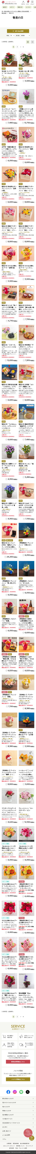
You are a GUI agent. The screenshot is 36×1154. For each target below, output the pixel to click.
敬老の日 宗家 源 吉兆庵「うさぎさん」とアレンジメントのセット (9, 386)
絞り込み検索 (19, 31)
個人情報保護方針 (24, 1143)
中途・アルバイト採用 (21, 1148)
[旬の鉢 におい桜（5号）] (26, 59)
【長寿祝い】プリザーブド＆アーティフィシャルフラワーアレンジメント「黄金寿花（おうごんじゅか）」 (26, 698)
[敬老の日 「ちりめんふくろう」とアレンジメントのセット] (9, 412)
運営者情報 (16, 1143)
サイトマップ (29, 1146)
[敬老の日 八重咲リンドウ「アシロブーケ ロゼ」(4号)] (9, 451)
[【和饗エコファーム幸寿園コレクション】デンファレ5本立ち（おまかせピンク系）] (26, 96)
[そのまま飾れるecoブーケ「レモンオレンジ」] (9, 872)
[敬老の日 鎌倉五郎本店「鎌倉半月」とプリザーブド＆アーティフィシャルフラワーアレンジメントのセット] (26, 412)
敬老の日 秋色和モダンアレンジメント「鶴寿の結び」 (26, 149)
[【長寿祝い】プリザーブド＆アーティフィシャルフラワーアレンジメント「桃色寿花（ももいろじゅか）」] (9, 720)
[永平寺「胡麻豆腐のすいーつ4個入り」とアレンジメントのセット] (9, 134)
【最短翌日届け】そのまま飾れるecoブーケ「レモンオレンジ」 (26, 886)
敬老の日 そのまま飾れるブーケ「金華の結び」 (9, 268)
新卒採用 (11, 1148)
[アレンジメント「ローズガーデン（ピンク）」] (26, 796)
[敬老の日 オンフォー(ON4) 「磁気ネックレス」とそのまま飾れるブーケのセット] (9, 530)
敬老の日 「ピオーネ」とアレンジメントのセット (9, 347)
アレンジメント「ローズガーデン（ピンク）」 (26, 810)
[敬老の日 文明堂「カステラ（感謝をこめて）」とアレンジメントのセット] (26, 372)
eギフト (12, 7)
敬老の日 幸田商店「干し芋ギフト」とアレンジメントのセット (26, 347)
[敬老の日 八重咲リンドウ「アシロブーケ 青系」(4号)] (9, 491)
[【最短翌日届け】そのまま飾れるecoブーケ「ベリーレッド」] (26, 908)
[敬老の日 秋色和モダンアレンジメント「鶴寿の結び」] (26, 134)
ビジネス (28, 7)
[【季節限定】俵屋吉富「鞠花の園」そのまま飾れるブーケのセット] (9, 644)
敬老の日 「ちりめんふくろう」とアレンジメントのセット (9, 426)
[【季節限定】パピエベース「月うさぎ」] (26, 568)
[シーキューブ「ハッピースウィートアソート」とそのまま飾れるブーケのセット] (26, 758)
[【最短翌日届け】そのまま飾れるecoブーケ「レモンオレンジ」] (26, 872)
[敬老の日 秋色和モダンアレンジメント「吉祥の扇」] (9, 174)
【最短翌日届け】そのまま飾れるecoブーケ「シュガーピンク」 (26, 959)
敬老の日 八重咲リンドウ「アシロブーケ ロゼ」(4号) (9, 466)
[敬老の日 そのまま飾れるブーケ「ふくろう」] (26, 253)
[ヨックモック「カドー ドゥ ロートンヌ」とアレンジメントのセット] (9, 96)
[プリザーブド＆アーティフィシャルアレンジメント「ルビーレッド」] (9, 796)
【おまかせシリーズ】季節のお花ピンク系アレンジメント (26, 848)
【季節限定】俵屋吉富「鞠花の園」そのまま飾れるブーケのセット (9, 659)
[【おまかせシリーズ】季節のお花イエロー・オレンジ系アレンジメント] (9, 834)
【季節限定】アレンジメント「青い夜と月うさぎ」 (9, 583)
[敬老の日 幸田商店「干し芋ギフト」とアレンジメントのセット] (26, 332)
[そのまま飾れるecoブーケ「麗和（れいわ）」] (9, 981)
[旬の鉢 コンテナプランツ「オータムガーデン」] (9, 59)
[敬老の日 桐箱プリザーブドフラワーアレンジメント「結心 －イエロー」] (26, 214)
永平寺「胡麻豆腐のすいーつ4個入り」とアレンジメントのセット (9, 149)
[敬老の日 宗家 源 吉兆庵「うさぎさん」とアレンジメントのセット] (9, 372)
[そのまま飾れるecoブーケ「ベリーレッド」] (9, 908)
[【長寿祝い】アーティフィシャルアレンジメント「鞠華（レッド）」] (9, 758)
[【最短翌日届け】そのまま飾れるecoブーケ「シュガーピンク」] (26, 944)
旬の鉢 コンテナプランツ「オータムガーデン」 (9, 73)
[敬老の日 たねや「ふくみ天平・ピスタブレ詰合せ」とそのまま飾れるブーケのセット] (26, 491)
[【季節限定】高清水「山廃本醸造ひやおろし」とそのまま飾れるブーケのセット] (26, 606)
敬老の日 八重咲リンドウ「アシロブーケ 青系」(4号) (9, 505)
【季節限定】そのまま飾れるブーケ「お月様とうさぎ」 (26, 734)
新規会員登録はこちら (18, 1061)
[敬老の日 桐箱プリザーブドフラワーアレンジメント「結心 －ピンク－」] (9, 214)
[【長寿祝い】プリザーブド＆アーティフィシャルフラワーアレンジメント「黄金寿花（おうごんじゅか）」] (26, 682)
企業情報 (9, 1143)
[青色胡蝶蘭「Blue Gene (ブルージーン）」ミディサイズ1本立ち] (26, 981)
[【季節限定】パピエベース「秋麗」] (9, 606)
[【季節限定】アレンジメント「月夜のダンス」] (26, 530)
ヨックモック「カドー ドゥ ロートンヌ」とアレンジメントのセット (9, 111)
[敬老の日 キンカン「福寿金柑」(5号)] (26, 451)
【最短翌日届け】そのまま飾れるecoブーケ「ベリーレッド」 (26, 922)
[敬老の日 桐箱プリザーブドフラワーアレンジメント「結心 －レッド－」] (26, 174)
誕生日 (5, 7)
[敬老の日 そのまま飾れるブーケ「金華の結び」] (9, 253)
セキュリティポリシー (9, 1146)
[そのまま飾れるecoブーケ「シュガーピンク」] (9, 944)
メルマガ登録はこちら (18, 1079)
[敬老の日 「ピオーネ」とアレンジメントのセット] (9, 332)
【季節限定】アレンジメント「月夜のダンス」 (26, 545)
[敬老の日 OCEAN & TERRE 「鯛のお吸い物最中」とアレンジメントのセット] (26, 293)
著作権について (20, 1146)
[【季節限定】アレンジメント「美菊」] (9, 682)
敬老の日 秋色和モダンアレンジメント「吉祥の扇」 (9, 188)
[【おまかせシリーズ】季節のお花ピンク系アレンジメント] (26, 834)
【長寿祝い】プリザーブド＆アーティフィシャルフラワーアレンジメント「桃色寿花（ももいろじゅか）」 (9, 736)
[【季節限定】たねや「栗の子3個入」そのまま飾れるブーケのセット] (26, 644)
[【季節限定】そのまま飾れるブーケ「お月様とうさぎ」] (26, 720)
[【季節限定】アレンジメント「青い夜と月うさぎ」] (9, 568)
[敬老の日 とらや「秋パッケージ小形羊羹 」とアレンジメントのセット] (9, 293)
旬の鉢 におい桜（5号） (26, 71)
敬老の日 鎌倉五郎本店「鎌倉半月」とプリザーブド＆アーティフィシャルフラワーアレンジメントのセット (26, 428)
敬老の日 (20, 7)
